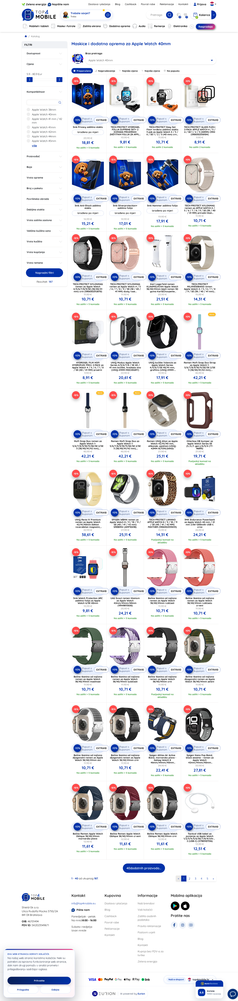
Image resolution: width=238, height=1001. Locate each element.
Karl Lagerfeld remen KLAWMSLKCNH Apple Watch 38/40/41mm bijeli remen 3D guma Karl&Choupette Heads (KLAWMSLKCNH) (162, 289)
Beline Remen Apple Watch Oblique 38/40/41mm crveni (125, 835)
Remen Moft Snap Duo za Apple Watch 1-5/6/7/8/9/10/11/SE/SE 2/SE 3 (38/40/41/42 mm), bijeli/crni (125, 446)
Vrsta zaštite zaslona (39, 220)
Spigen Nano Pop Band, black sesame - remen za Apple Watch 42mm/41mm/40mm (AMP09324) (200, 760)
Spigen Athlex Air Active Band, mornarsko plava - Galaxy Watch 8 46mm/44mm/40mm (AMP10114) (162, 760)
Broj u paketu (35, 188)
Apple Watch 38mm (44, 109)
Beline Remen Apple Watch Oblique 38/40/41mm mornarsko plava (88, 836)
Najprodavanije (106, 70)
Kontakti (183, 4)
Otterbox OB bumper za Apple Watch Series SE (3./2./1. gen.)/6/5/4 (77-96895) (199, 445)
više (34, 145)
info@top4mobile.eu (83, 903)
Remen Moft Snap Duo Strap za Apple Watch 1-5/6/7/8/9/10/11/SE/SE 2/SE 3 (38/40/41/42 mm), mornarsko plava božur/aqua (200, 368)
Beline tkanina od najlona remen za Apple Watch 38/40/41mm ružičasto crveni (200, 602)
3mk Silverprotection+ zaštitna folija (125, 206)
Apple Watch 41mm (44, 127)
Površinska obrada (38, 198)
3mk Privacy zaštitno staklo (88, 127)
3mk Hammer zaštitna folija (162, 205)
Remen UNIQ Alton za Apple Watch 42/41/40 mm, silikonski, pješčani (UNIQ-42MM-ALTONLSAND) (162, 445)
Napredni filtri (44, 272)
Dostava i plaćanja (99, 4)
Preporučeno (84, 70)
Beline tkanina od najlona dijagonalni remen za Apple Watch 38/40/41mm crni (125, 757)
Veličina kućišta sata (39, 230)
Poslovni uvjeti (146, 932)
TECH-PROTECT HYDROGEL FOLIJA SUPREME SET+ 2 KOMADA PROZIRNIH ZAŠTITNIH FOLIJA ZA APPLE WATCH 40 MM (125, 132)
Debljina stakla (35, 209)
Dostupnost (33, 53)
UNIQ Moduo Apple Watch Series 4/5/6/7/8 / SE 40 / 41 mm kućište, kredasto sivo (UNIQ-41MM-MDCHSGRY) (125, 366)
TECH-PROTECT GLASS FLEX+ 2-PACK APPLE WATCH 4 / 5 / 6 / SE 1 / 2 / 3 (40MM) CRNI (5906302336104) (200, 131)
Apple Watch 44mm (44, 136)
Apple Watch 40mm (44, 114)
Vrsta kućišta (34, 241)
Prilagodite (23, 989)
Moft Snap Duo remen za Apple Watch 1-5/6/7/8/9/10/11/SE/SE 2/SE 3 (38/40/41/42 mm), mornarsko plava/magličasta (87, 447)
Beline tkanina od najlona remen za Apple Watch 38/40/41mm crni (162, 679)
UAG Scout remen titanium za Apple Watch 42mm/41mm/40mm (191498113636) (125, 602)
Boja (29, 167)
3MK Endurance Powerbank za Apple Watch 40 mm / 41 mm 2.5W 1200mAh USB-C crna (200, 523)
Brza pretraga (93, 53)
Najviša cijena (152, 70)
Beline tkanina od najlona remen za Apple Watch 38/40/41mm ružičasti (162, 600)
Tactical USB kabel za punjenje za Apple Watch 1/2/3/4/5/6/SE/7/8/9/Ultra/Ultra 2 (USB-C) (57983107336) (203, 837)
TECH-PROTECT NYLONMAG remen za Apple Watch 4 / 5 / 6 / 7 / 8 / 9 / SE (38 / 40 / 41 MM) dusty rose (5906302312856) (125, 289)
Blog (117, 4)
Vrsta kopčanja (36, 252)
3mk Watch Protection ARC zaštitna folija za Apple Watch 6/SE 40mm (88, 600)
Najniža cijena (130, 70)
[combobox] (150, 60)
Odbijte (55, 989)
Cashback (130, 4)
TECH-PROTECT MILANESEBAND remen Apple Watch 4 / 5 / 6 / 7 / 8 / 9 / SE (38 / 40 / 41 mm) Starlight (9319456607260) (199, 289)
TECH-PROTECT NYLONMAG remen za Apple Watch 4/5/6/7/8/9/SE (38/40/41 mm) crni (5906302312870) (88, 288)
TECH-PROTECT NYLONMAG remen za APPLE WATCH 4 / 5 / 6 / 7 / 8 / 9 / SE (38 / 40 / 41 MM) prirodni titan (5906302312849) (199, 210)
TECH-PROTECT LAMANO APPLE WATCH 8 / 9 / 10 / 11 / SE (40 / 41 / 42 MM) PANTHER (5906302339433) (162, 523)
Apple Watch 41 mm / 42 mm (47, 120)
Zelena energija (36, 4)
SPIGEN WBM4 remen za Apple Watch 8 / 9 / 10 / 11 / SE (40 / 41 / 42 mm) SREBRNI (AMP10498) (125, 523)
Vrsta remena (35, 262)
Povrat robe (148, 4)
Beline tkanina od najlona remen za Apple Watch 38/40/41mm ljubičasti (125, 679)
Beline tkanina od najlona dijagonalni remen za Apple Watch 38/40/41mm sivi (88, 757)
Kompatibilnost (36, 91)
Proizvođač (33, 156)
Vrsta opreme (35, 177)
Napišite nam (60, 4)
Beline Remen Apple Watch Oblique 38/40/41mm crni (162, 835)
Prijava (201, 4)
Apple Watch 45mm (44, 141)
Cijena (30, 64)
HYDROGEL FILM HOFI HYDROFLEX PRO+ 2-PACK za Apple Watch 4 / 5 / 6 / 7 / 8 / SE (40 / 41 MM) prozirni (87, 366)
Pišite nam (83, 909)
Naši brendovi (146, 903)
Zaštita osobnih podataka (147, 917)
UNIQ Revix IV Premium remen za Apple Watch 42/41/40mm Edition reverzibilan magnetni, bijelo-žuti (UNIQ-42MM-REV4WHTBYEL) (88, 525)
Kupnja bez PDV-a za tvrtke (150, 953)
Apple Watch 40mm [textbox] (101, 60)
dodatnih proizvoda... (143, 868)
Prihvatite (39, 980)
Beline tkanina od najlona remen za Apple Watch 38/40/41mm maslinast (88, 679)
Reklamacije (167, 4)
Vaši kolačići (145, 909)
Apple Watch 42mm (44, 131)
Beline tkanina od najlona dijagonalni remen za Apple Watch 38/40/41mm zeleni (200, 679)
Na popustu (173, 70)
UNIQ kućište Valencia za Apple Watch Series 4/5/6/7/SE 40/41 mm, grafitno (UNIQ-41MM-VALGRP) (162, 367)
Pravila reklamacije (149, 926)
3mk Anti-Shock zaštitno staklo (88, 206)
